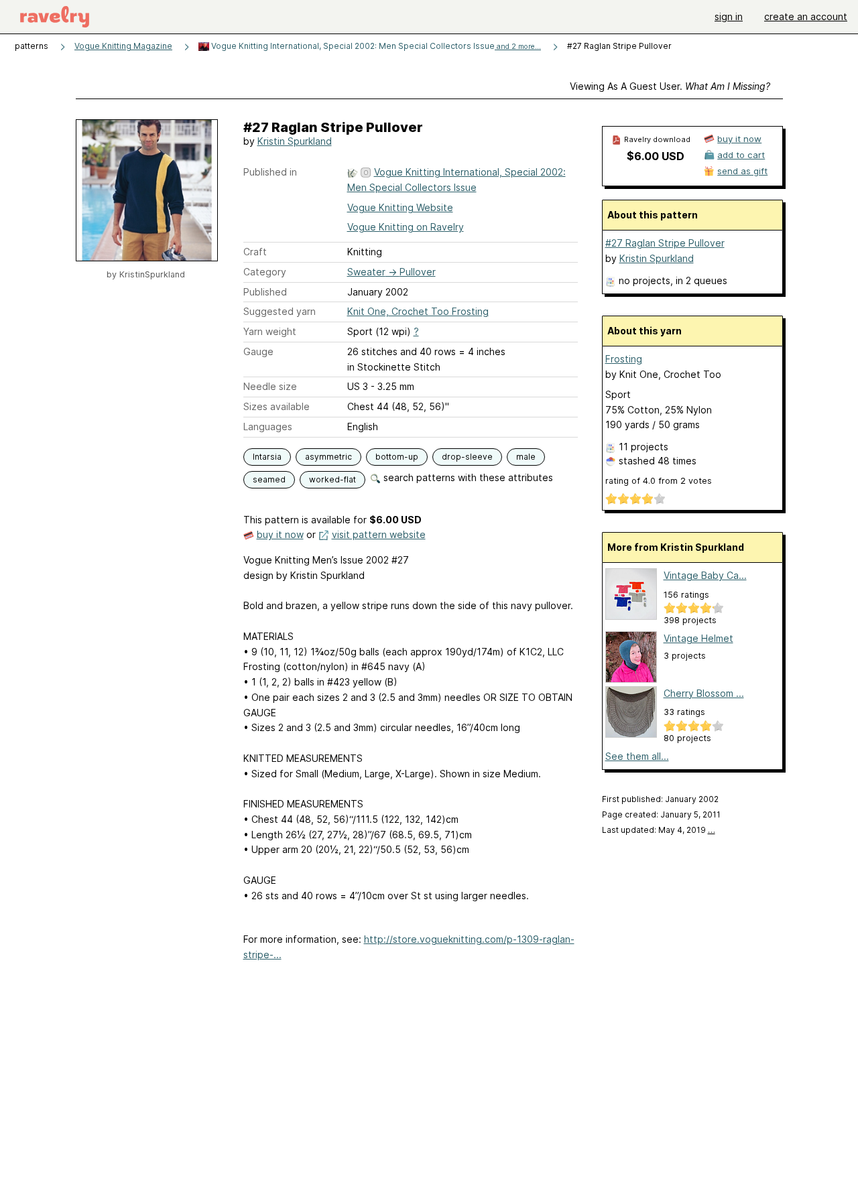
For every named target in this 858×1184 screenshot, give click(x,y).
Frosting (623, 359)
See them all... (637, 756)
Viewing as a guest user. (670, 86)
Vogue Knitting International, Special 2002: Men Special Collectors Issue (375, 46)
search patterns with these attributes (467, 477)
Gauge (258, 351)
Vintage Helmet (698, 638)
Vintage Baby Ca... (705, 575)
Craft (255, 251)
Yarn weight (269, 331)
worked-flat (332, 479)
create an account (805, 16)
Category (264, 271)
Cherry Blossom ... (704, 693)
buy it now (280, 534)
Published (265, 292)
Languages (267, 426)
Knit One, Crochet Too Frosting (418, 311)
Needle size (270, 386)
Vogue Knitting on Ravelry (405, 227)
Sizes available (276, 406)
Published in (270, 172)
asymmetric (328, 457)
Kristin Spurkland (294, 141)
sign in (729, 16)
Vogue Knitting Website (400, 207)
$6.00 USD (655, 156)
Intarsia (267, 457)
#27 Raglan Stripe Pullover (665, 243)
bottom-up (396, 457)
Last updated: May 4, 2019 (658, 830)
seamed (269, 479)
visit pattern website (379, 534)
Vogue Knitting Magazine (123, 46)
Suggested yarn (279, 311)
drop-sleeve (467, 457)
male (526, 457)
